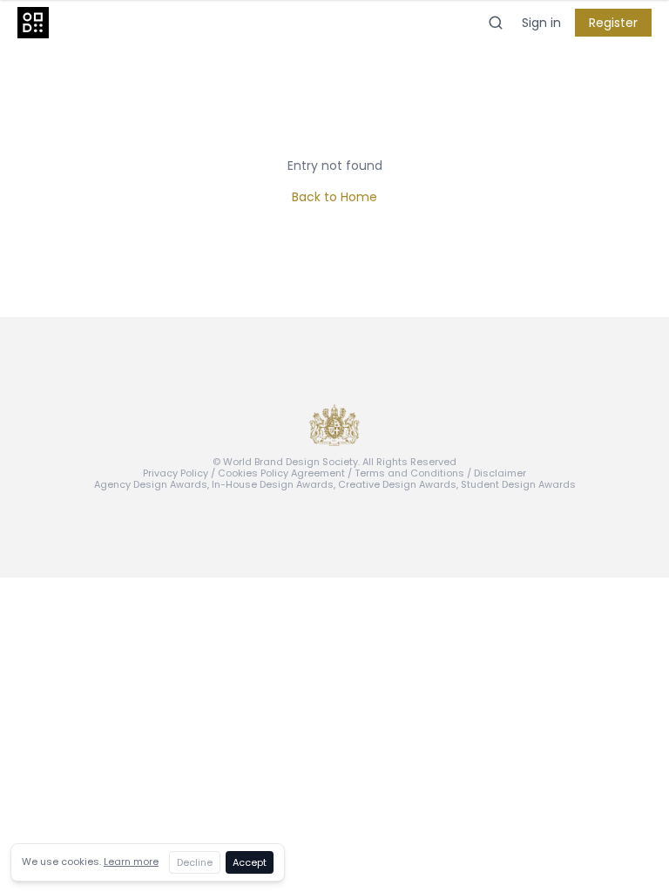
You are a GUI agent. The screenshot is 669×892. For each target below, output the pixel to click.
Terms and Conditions (409, 473)
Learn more (131, 861)
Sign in (541, 22)
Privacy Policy (175, 473)
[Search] (495, 22)
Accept (250, 862)
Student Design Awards (518, 484)
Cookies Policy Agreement (281, 473)
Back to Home (334, 197)
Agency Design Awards (150, 484)
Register (613, 22)
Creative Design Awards (397, 484)
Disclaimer (500, 473)
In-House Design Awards (273, 484)
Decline (195, 862)
